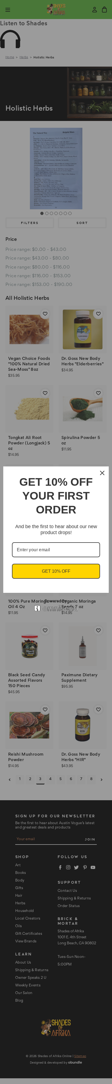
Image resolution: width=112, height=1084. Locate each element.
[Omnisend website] (56, 605)
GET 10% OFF (56, 571)
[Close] (102, 472)
